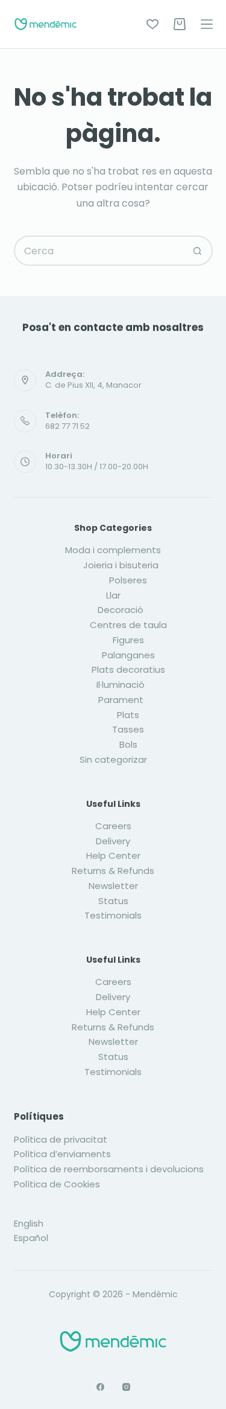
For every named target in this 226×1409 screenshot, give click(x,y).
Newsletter (113, 885)
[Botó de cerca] (198, 251)
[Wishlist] (152, 24)
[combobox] (99, 251)
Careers (113, 826)
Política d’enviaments (62, 1153)
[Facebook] (100, 1387)
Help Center (113, 855)
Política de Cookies (57, 1184)
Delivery (113, 841)
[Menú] (207, 24)
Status (113, 900)
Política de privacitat (60, 1139)
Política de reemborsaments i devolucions (109, 1169)
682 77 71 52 (67, 426)
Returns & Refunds (113, 870)
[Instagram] (126, 1387)
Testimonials (113, 915)
